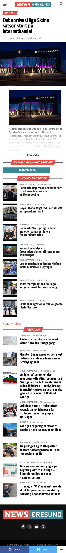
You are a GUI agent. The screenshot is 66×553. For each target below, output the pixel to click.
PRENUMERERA (26, 170)
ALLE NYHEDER (12, 323)
